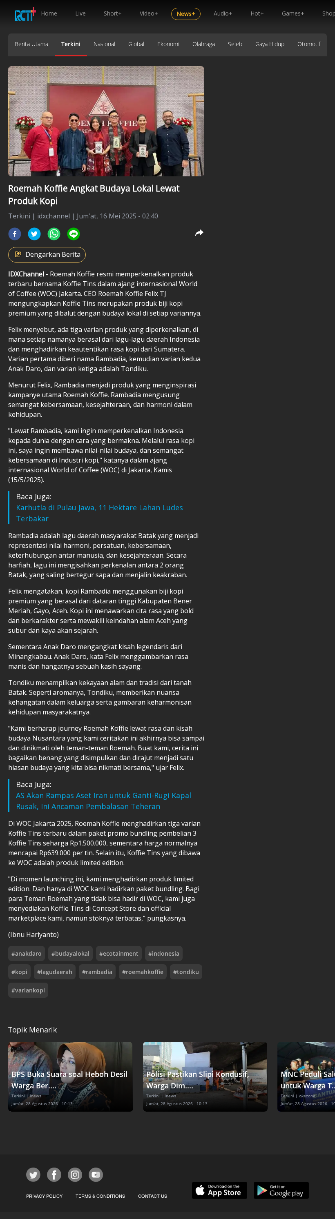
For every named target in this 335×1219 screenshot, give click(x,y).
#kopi (19, 972)
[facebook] (14, 233)
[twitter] (34, 233)
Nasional (104, 44)
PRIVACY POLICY (44, 1195)
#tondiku (186, 972)
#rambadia (97, 972)
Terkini (70, 44)
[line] (73, 233)
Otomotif (308, 44)
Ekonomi (168, 44)
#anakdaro (26, 953)
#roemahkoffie (142, 972)
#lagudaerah (54, 972)
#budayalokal (70, 953)
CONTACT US (152, 1195)
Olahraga (203, 44)
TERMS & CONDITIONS (100, 1195)
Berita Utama (31, 44)
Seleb (235, 44)
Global (136, 44)
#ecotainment (118, 953)
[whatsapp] (53, 233)
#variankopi (28, 990)
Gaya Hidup (269, 44)
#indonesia (163, 953)
